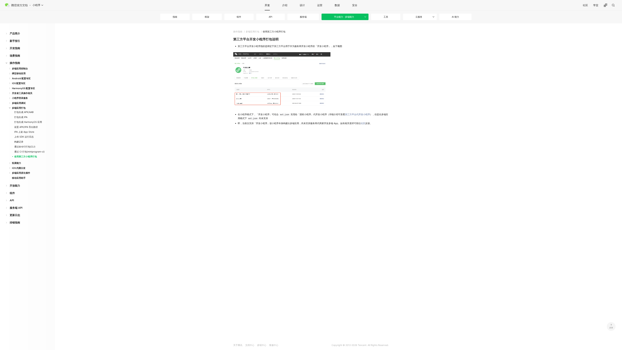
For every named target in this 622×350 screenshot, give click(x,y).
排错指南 (15, 222)
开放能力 (15, 185)
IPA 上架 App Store (24, 131)
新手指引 (15, 40)
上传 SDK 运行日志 (24, 136)
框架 (207, 16)
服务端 (303, 16)
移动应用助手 (19, 177)
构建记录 (18, 141)
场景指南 (15, 55)
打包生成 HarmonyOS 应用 (28, 122)
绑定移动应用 (19, 73)
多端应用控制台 (20, 68)
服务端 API (16, 207)
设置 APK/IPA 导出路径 (26, 127)
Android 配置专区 (21, 78)
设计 (302, 5)
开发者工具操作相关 (22, 93)
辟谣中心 (261, 345)
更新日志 (15, 215)
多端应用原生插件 (21, 172)
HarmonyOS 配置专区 (23, 88)
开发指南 (15, 48)
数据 (337, 5)
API (270, 16)
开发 (267, 5)
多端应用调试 (19, 103)
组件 (239, 16)
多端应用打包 (19, 107)
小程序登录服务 (20, 98)
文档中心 (249, 345)
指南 (175, 16)
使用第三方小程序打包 (25, 156)
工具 (386, 16)
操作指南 (15, 62)
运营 (319, 5)
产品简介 (15, 33)
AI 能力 (455, 16)
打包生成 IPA (20, 117)
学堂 (595, 5)
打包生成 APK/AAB (24, 112)
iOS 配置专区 (18, 83)
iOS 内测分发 (18, 168)
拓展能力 (16, 163)
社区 (585, 5)
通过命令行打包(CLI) (24, 146)
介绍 (284, 5)
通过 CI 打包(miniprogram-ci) (29, 151)
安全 (354, 5)
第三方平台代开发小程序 (357, 114)
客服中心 (273, 345)
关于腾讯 (237, 345)
